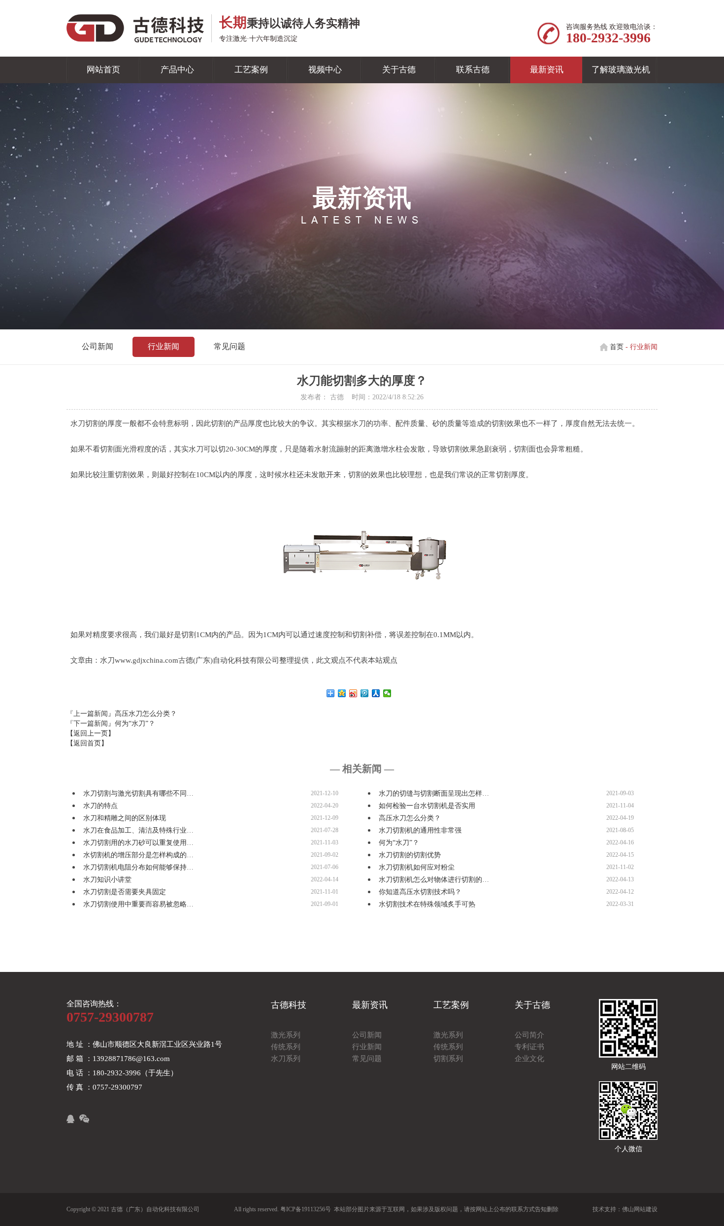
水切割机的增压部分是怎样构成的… (138, 855)
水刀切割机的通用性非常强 (420, 830)
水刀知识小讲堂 (107, 879)
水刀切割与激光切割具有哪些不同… (138, 793)
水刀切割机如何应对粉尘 (417, 867)
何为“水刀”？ (135, 723)
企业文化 (529, 1059)
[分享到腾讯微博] (365, 693)
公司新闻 (97, 346)
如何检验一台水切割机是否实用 (427, 805)
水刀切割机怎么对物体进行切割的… (434, 879)
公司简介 (529, 1035)
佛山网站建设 (640, 1209)
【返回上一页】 (90, 733)
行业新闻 (163, 346)
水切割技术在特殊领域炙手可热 (427, 904)
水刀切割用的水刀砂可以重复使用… (138, 842)
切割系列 (448, 1059)
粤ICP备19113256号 (305, 1209)
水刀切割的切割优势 (410, 855)
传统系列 (285, 1047)
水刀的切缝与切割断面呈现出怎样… (434, 793)
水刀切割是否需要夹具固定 (124, 892)
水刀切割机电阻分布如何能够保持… (138, 867)
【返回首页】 (87, 743)
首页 (617, 347)
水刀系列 (285, 1059)
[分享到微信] (387, 693)
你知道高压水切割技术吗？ (420, 892)
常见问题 (229, 346)
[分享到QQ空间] (342, 693)
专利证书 (529, 1047)
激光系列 (285, 1035)
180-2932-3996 (608, 37)
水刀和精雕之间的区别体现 (124, 818)
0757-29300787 (110, 1017)
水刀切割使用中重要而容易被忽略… (138, 904)
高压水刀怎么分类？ (146, 713)
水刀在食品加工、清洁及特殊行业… (138, 830)
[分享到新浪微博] (353, 693)
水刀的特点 (100, 805)
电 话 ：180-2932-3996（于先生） (122, 1073)
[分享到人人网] (376, 693)
